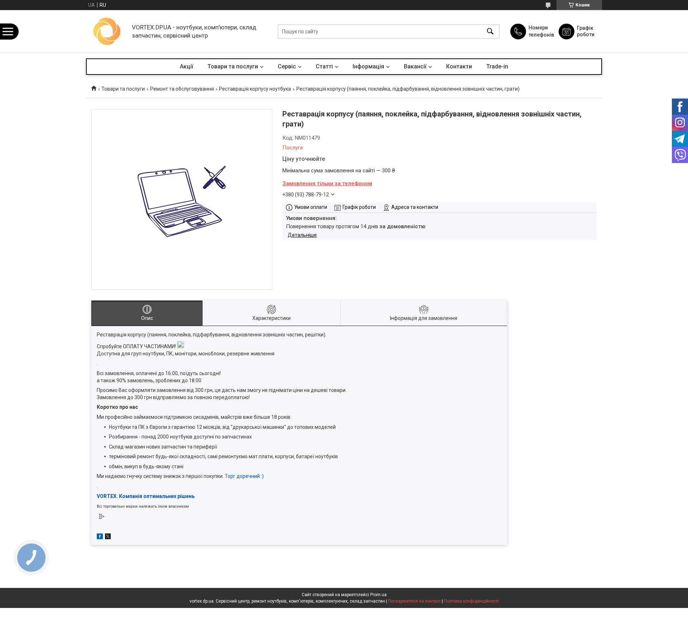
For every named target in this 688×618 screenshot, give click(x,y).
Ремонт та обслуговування (182, 89)
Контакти (459, 66)
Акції (186, 66)
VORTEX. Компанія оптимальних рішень (146, 496)
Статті (324, 66)
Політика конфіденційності (471, 601)
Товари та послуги (232, 66)
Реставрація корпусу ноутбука (255, 89)
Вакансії (415, 66)
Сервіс (287, 66)
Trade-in (497, 66)
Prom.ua (378, 594)
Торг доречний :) (244, 476)
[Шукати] (490, 31)
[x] (108, 537)
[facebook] (100, 537)
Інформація (368, 66)
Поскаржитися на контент (414, 601)
